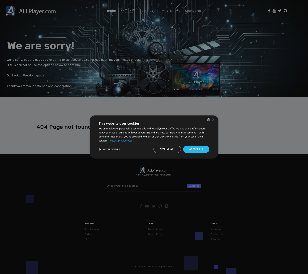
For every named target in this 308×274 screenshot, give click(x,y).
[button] (109, 149)
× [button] (213, 119)
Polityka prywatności (120, 140)
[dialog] (154, 137)
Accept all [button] (196, 149)
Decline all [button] (167, 149)
